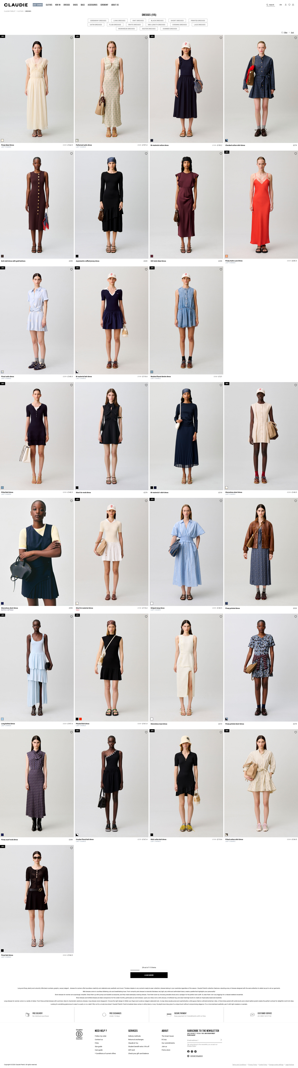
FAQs (97, 1043)
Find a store (166, 1050)
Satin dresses (96, 25)
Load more (149, 975)
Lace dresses (199, 25)
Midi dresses (87, 991)
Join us (164, 1046)
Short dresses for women (63, 994)
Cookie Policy (263, 1064)
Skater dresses (149, 29)
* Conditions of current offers (105, 1053)
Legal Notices (289, 1064)
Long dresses (119, 20)
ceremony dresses (82, 1001)
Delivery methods (134, 1036)
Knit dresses (138, 20)
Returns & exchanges (136, 1039)
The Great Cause (168, 1036)
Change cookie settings (276, 1064)
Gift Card (131, 1050)
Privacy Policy (252, 1064)
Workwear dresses (126, 29)
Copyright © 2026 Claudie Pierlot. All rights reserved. (20, 1064)
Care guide (99, 1050)
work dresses (139, 998)
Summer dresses (170, 29)
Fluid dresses (115, 25)
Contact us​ (99, 1039)
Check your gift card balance (138, 1053)
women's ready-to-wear (146, 988)
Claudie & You (133, 1043)
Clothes (20, 11)
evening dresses (141, 994)
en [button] (281, 5)
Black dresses (157, 20)
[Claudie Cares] (79, 1034)
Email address (192, 1040)
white (169, 991)
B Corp (164, 1039)
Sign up (221, 1040)
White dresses (134, 25)
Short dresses (177, 20)
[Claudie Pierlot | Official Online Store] (16, 5)
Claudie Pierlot (9, 11)
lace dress (108, 1004)
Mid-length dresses (156, 25)
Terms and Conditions (239, 1064)
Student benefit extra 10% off (138, 1046)
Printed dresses (198, 20)
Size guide (98, 1046)
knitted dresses (92, 998)
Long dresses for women (11, 1001)
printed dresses (49, 1001)
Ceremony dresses (98, 20)
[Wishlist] (71, 38)
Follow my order (100, 1036)
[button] (36, 5)
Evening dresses (180, 25)
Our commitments (168, 1043)
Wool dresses (80, 998)
